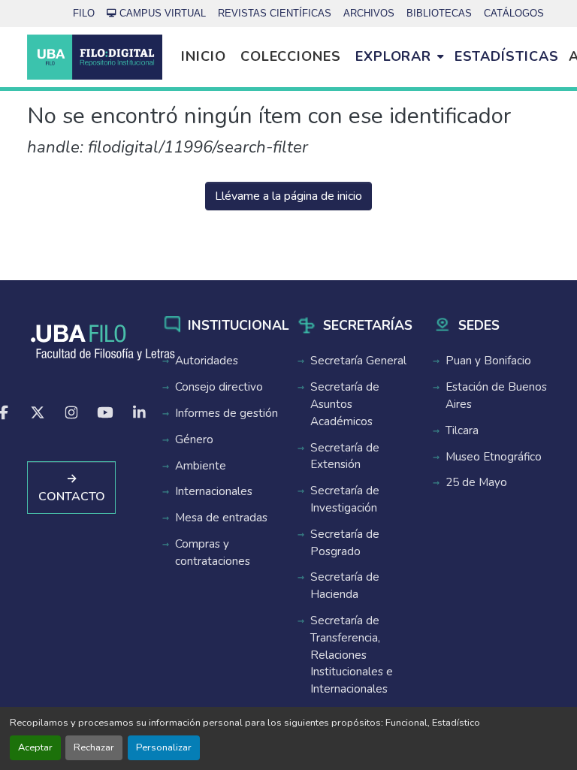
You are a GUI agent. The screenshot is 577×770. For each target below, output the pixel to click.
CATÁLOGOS (514, 13)
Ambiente (200, 465)
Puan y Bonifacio (488, 360)
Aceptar (35, 747)
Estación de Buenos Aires (496, 395)
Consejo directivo (219, 386)
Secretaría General (358, 360)
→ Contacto (71, 487)
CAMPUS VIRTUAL (162, 13)
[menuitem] (399, 57)
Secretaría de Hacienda (344, 585)
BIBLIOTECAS (439, 13)
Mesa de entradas (221, 517)
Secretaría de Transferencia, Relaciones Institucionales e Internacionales (351, 654)
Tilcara (462, 430)
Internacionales (213, 491)
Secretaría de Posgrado (344, 543)
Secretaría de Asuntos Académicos (344, 404)
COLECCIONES (290, 56)
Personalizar (164, 747)
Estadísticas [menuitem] (507, 56)
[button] (94, 57)
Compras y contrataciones (212, 552)
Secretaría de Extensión (344, 456)
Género (194, 439)
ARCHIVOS (368, 13)
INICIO (203, 56)
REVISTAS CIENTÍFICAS (274, 13)
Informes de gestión (226, 413)
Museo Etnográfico (494, 456)
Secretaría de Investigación (344, 499)
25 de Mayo (476, 482)
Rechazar (94, 747)
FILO (84, 13)
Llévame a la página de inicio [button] (288, 196)
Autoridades (206, 360)
